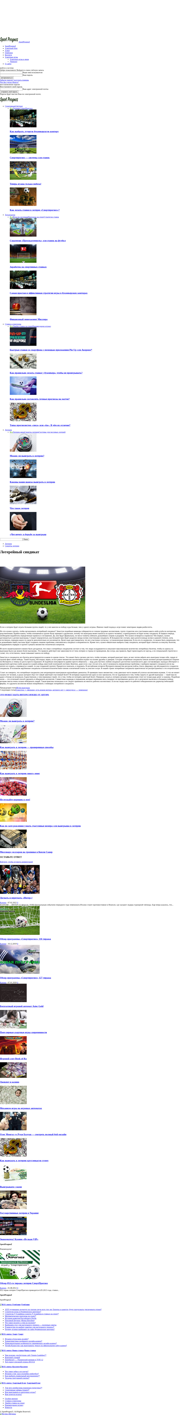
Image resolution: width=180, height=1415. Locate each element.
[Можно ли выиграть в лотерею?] (23, 451)
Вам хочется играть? (13, 1394)
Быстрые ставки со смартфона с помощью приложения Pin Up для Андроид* (51, 350)
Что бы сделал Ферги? (9, 82)
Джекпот (13, 62)
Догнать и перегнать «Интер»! (16, 898)
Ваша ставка (30, 1350)
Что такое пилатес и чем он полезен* (20, 1323)
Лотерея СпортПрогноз (22, 108)
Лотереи (8, 430)
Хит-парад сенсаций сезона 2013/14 (20, 1362)
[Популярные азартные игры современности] (13, 1028)
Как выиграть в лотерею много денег (20, 773)
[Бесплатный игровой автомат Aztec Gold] (13, 1001)
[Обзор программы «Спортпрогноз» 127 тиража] (20, 973)
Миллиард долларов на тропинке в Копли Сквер (26, 852)
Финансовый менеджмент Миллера (29, 319)
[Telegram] (40, 559)
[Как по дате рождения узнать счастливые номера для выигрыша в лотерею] (13, 821)
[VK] (49, 559)
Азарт (7, 50)
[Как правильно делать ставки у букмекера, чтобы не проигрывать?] (23, 368)
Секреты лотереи (31, 432)
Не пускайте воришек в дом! (15, 799)
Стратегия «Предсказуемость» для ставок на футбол (38, 240)
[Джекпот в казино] (13, 1077)
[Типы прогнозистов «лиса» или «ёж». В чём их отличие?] (23, 420)
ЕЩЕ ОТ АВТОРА (40, 695)
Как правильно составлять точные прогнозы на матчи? (40, 399)
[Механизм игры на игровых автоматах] (13, 1103)
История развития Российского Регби (20, 1318)
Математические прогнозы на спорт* (20, 1316)
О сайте (8, 64)
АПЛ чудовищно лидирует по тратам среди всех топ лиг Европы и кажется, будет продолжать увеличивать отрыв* (53, 1309)
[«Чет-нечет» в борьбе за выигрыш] (23, 530)
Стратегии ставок (51, 217)
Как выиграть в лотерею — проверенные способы (27, 747)
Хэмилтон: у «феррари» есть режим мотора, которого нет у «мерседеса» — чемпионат (51, 690)
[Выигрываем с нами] (13, 1182)
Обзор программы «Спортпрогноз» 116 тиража (25, 939)
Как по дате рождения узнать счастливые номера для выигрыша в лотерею (40, 826)
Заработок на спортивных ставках (28, 267)
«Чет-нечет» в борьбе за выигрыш (28, 534)
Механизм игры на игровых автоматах (21, 1108)
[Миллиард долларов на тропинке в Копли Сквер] (13, 847)
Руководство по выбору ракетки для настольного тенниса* (29, 1327)
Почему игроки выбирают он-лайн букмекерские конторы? (30, 1329)
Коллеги (8, 55)
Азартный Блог (34, 1383)
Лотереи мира (18, 432)
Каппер (3, 903)
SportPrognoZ (10, 46)
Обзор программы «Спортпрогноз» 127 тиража (25, 977)
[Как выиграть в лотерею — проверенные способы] (13, 742)
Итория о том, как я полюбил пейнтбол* (22, 1374)
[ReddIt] (31, 559)
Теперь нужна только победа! (25, 184)
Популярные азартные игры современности (23, 1032)
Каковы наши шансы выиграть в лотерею (32, 482)
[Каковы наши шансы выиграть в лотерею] (23, 477)
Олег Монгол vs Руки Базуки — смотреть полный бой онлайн (33, 1134)
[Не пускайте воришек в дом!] (13, 795)
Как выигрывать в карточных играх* (20, 1392)
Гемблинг (9, 53)
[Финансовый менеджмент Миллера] (23, 314)
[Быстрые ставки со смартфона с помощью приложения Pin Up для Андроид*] (23, 345)
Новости (8, 1407)
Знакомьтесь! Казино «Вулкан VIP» (19, 1239)
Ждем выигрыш (23, 688)
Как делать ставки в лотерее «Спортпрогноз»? (35, 210)
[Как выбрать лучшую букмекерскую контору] (23, 127)
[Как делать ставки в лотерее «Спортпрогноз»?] (23, 205)
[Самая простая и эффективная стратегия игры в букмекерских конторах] (23, 288)
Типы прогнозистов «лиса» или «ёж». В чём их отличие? (40, 425)
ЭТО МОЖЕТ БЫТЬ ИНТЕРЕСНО (16, 695)
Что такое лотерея (19, 508)
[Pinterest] (22, 559)
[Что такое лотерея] (23, 503)
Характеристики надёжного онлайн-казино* (23, 1341)
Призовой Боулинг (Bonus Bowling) (20, 1320)
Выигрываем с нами (11, 1187)
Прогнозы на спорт (36, 217)
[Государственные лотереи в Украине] (13, 1208)
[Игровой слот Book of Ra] (13, 1054)
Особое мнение (11, 1399)
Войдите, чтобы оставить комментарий (16, 862)
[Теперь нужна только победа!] (23, 179)
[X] (13, 559)
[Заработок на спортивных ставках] (23, 262)
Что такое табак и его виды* (17, 1371)
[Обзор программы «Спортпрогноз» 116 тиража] (20, 934)
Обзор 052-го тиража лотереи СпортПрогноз (24, 1283)
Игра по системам (20, 217)
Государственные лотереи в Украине (19, 1213)
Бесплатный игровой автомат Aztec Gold (21, 1006)
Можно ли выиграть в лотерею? (27, 456)
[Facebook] (4, 559)
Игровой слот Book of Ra (13, 1058)
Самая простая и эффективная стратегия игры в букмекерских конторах (49, 293)
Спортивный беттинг (14, 106)
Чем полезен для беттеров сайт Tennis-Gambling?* (25, 1355)
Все (11, 108)
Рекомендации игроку (42, 326)
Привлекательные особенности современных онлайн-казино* (31, 1343)
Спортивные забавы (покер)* (17, 1390)
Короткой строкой (12, 1357)
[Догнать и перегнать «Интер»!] (20, 893)
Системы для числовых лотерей (52, 432)
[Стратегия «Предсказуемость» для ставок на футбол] (23, 236)
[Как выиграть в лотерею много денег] (13, 769)
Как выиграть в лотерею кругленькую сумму (24, 1160)
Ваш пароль (28, 75)
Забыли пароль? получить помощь (14, 80)
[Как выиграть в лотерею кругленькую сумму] (13, 1156)
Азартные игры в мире (19, 59)
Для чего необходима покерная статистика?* (23, 1388)
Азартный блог (11, 48)
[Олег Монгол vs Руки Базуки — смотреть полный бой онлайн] (13, 1130)
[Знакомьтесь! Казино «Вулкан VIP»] (13, 1234)
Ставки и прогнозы (13, 324)
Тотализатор (10, 215)
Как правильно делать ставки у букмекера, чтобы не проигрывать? (46, 373)
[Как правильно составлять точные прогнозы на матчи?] (23, 394)
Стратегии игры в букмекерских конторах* (23, 1312)
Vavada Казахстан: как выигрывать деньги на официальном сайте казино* (36, 1346)
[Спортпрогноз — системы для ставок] (23, 153)
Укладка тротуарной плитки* (17, 1378)
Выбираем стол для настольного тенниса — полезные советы (30, 1325)
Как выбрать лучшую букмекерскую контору (34, 131)
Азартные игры (11, 57)
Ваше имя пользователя (32, 72)
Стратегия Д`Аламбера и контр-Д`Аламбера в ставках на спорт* (32, 1314)
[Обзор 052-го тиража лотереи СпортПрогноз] (20, 1278)
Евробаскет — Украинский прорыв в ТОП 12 (24, 1360)
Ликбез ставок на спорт (23, 326)
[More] (58, 559)
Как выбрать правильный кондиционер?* (22, 1376)
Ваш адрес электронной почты (35, 89)
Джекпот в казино (9, 1082)
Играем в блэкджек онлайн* (17, 1339)
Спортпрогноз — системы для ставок (30, 157)
